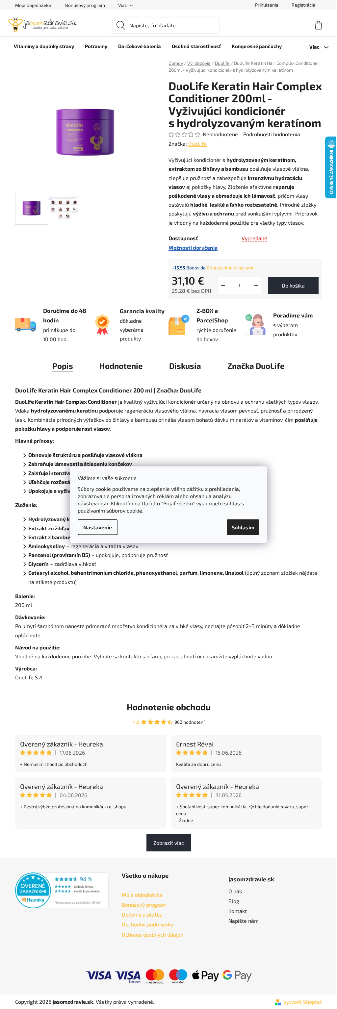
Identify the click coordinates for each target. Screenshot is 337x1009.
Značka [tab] (256, 365)
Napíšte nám (243, 921)
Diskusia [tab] (185, 365)
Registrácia (303, 5)
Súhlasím (243, 527)
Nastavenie (97, 527)
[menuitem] (44, 46)
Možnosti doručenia (193, 247)
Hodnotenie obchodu (169, 707)
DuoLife (197, 143)
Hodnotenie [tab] (121, 365)
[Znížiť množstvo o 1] (223, 285)
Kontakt (237, 911)
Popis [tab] (62, 365)
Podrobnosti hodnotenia (271, 134)
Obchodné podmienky (147, 924)
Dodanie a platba (142, 914)
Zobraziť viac (168, 843)
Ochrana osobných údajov (152, 934)
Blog (233, 901)
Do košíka (293, 285)
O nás (235, 891)
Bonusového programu (231, 267)
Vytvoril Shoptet (302, 1001)
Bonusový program (85, 5)
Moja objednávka (33, 5)
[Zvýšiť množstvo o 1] (256, 285)
